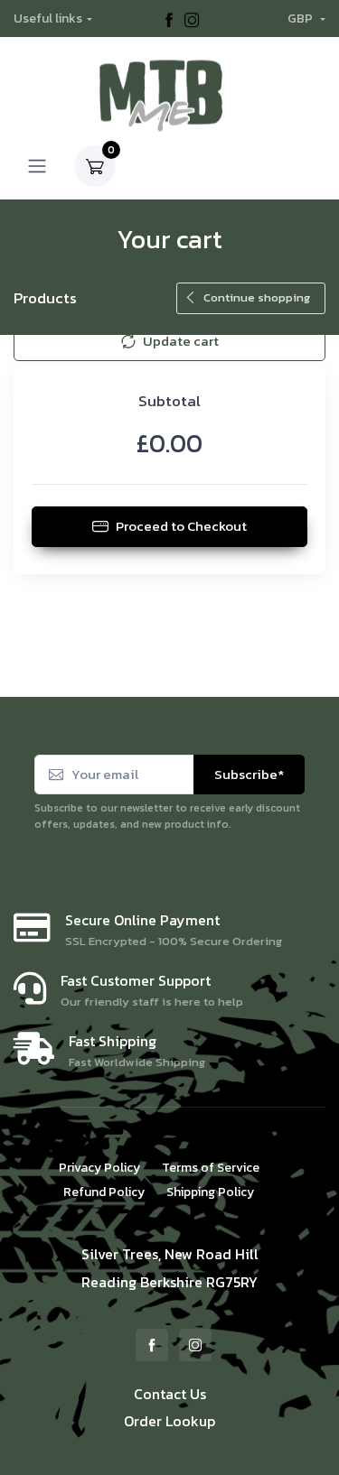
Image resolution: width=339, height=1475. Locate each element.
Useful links (48, 18)
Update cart (181, 340)
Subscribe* (249, 774)
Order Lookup (169, 1421)
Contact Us (170, 1394)
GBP (301, 18)
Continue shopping (256, 297)
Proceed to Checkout (181, 525)
